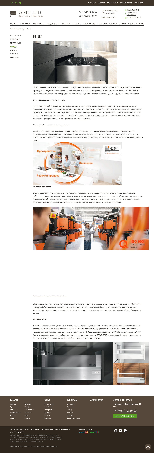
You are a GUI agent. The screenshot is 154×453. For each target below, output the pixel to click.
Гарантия (70, 407)
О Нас (47, 400)
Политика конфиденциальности (21, 446)
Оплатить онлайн (134, 18)
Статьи (13, 50)
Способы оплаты (73, 418)
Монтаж (70, 413)
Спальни (102, 23)
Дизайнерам (126, 2)
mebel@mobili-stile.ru (109, 17)
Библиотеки (89, 23)
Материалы (15, 43)
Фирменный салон (122, 400)
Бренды (22, 29)
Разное (140, 23)
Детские (66, 23)
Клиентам (111, 2)
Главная (13, 29)
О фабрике (15, 39)
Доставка (70, 404)
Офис (131, 23)
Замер (69, 410)
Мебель (14, 23)
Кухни (123, 23)
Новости (14, 54)
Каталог (92, 2)
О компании (16, 36)
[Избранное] (16, 3)
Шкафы (76, 23)
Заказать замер (133, 10)
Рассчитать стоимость (131, 14)
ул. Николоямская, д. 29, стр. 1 (110, 11)
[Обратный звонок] (20, 3)
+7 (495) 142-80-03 (88, 11)
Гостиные (38, 23)
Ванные (113, 23)
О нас (100, 2)
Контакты (138, 2)
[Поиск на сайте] (12, 3)
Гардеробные (53, 23)
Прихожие (25, 23)
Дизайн (70, 415)
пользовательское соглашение (46, 446)
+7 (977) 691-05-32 (88, 16)
